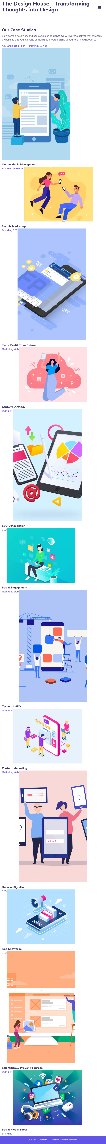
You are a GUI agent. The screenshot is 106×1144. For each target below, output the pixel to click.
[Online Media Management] (36, 49)
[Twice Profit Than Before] (52, 230)
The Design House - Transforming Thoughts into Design (46, 7)
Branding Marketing (13, 168)
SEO (40, 45)
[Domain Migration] (53, 772)
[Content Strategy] (53, 349)
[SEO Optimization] (47, 410)
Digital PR (20, 45)
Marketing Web (10, 349)
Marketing (32, 45)
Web (45, 45)
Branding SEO (10, 230)
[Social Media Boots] (47, 1071)
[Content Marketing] (47, 710)
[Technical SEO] (53, 591)
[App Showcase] (41, 891)
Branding (10, 45)
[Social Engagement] (41, 529)
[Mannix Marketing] (58, 168)
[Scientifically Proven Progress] (41, 953)
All (3, 45)
